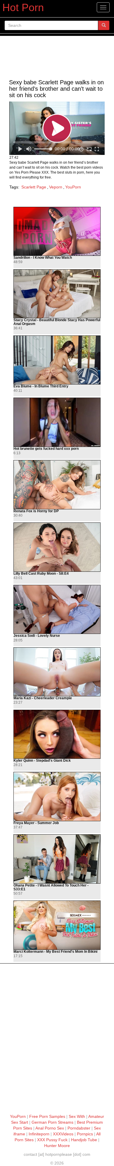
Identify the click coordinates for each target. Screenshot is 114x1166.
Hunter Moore (57, 1145)
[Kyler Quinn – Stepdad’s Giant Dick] (57, 734)
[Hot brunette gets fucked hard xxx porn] (57, 422)
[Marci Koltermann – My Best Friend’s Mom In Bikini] (57, 925)
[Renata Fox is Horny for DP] (57, 484)
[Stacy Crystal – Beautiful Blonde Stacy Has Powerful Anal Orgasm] (57, 294)
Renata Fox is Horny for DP (36, 511)
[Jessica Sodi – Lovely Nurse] (57, 609)
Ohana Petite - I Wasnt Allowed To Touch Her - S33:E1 (51, 887)
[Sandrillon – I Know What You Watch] (57, 231)
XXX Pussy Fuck (52, 1139)
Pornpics (85, 1134)
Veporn (55, 187)
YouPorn (73, 187)
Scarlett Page (33, 187)
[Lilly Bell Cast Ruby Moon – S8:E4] (57, 547)
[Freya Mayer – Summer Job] (57, 796)
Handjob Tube (84, 1139)
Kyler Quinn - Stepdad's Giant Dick (42, 761)
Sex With (77, 1116)
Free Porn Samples (47, 1116)
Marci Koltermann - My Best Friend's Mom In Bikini (55, 952)
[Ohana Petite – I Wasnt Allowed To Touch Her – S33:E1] (57, 859)
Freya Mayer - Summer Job (36, 823)
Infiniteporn (39, 1134)
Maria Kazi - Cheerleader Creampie (42, 698)
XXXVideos (63, 1134)
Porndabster (79, 1128)
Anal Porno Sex (49, 1128)
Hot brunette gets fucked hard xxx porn (46, 449)
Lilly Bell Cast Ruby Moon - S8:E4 (41, 574)
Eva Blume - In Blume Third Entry (40, 386)
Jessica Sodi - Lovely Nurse (36, 636)
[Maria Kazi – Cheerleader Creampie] (57, 672)
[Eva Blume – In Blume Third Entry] (57, 360)
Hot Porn (23, 7)
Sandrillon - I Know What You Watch (42, 258)
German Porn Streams (52, 1122)
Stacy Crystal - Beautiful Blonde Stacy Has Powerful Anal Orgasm (56, 322)
